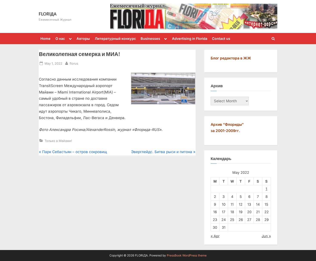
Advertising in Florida (189, 38)
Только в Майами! (58, 141)
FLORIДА (48, 13)
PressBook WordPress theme (187, 255)
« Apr (215, 236)
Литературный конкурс (115, 38)
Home (45, 38)
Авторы (83, 38)
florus (74, 63)
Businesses (150, 38)
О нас (60, 38)
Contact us (221, 38)
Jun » (266, 236)
